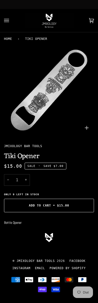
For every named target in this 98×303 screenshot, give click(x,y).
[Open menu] (11, 20)
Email (40, 268)
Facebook (77, 261)
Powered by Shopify (68, 268)
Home (8, 39)
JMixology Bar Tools (23, 146)
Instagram (21, 268)
